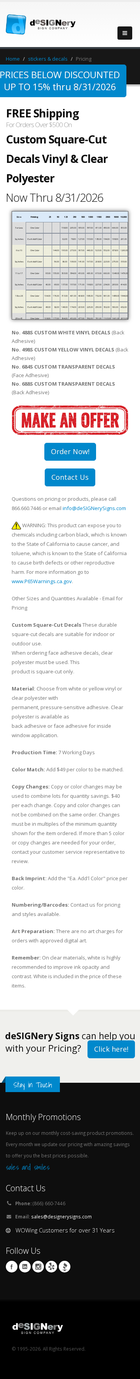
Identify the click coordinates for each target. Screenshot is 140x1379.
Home (13, 58)
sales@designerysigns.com (61, 1216)
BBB (64, 1266)
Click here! (111, 1049)
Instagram (38, 1266)
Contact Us (70, 477)
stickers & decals (48, 58)
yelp (51, 1266)
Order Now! (70, 451)
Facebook (12, 1266)
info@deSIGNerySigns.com (94, 508)
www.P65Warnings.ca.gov (42, 581)
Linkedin (25, 1266)
